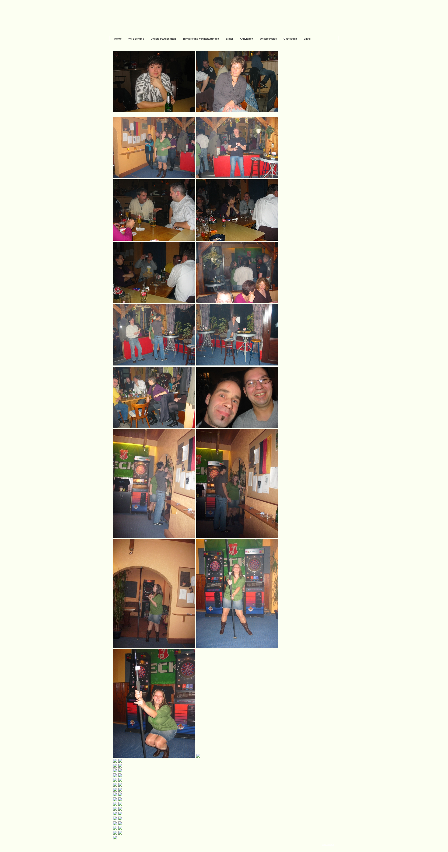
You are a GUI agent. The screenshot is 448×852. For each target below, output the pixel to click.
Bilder (229, 38)
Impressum (328, 844)
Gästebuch (290, 38)
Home (118, 38)
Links (307, 38)
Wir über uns (136, 38)
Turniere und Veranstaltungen (201, 38)
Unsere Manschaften (163, 38)
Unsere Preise (268, 38)
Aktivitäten (246, 38)
